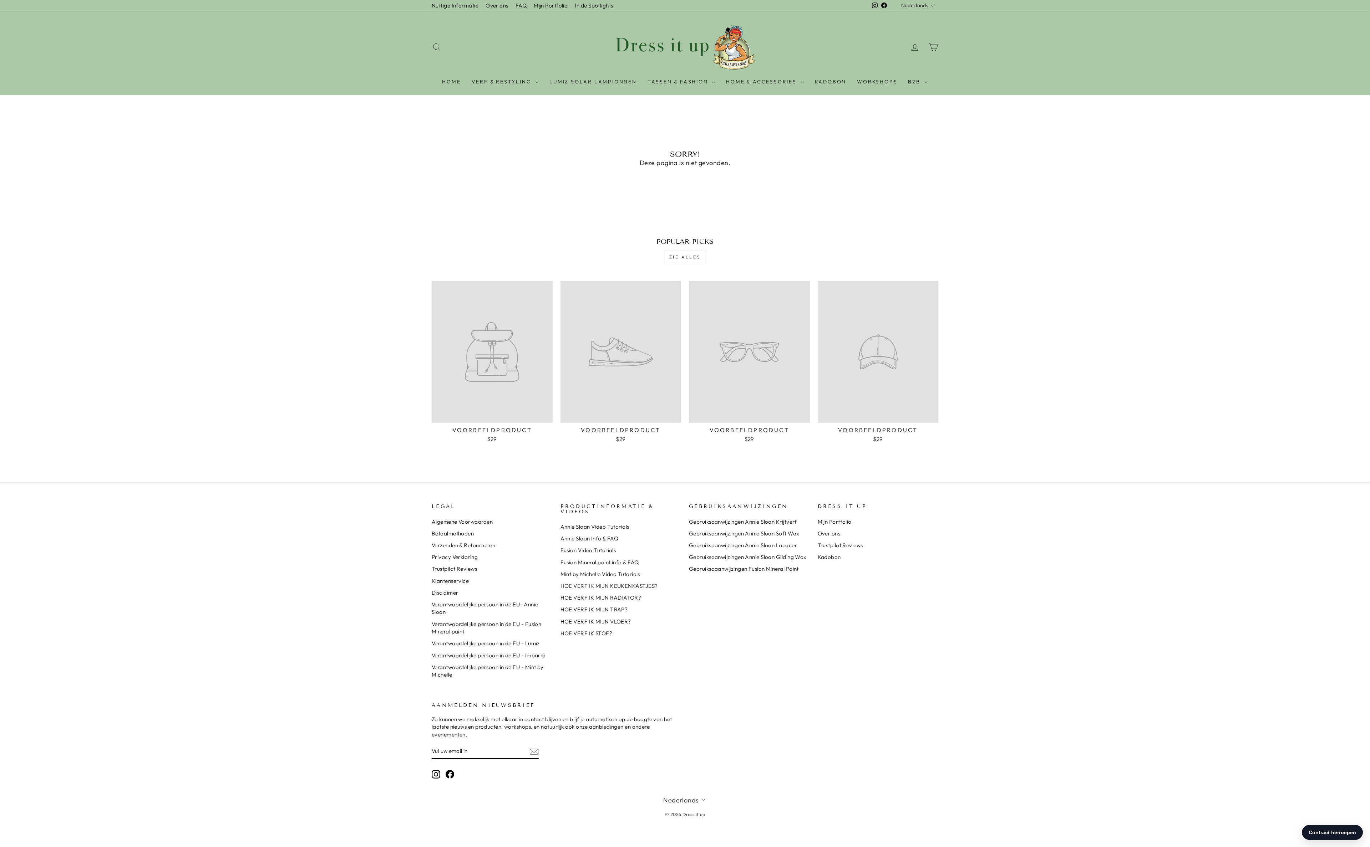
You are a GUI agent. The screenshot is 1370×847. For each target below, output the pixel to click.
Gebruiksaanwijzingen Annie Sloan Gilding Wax (748, 557)
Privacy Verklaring (455, 557)
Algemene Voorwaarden (462, 521)
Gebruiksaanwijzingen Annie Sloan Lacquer (743, 545)
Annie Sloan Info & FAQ (589, 538)
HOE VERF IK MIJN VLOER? (595, 621)
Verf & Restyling (503, 81)
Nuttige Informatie (455, 5)
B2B (915, 81)
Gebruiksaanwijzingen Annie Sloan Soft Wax (744, 533)
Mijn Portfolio (551, 5)
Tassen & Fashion (679, 81)
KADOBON (831, 81)
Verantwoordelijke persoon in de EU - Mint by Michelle (488, 671)
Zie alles (685, 257)
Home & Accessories (762, 81)
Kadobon (829, 557)
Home (451, 81)
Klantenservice (450, 581)
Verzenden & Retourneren (463, 545)
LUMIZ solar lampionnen (593, 81)
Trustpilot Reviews (454, 568)
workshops (877, 81)
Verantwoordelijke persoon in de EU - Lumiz (486, 643)
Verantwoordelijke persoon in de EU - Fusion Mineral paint (486, 628)
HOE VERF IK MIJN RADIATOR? (600, 597)
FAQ (521, 5)
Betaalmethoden (453, 533)
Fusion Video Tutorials (588, 550)
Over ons (497, 5)
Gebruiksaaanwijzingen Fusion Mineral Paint (744, 568)
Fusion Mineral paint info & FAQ (599, 562)
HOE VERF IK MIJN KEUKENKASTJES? (609, 585)
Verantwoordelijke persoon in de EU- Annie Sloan (485, 608)
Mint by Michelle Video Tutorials (600, 574)
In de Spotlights (594, 5)
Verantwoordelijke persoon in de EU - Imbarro (489, 655)
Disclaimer (445, 592)
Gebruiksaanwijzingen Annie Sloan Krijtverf (743, 521)
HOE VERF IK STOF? (586, 633)
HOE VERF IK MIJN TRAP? (594, 609)
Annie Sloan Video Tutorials (594, 526)
